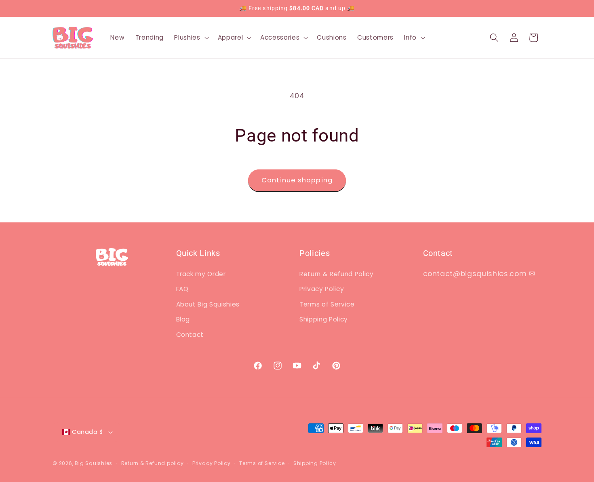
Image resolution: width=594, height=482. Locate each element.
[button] (190, 37)
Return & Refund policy (152, 463)
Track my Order (201, 274)
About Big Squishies (208, 304)
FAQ (182, 289)
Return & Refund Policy (336, 274)
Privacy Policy (321, 289)
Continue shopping (297, 180)
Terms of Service (327, 304)
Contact (190, 334)
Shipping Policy (323, 319)
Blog (183, 319)
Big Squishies (93, 463)
